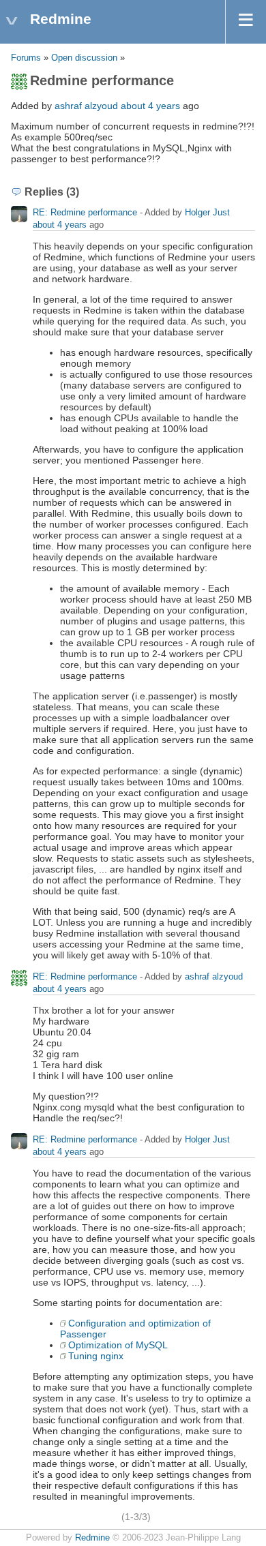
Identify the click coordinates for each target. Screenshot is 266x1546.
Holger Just (207, 212)
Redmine (92, 1538)
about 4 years (150, 105)
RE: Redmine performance (86, 212)
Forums (26, 58)
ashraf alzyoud (86, 105)
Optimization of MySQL (118, 1344)
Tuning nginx (95, 1355)
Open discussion (84, 58)
